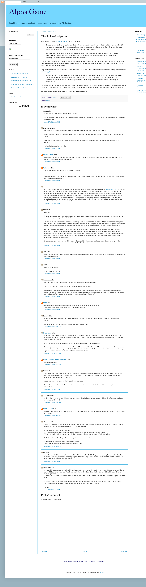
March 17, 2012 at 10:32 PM (52, 365)
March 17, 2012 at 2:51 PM (52, 148)
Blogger (101, 572)
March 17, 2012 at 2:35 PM (52, 122)
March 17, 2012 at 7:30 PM (52, 259)
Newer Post (45, 551)
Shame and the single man (19, 88)
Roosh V (139, 67)
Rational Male (141, 62)
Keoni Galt (140, 73)
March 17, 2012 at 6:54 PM (52, 245)
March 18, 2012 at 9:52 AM (52, 389)
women (48, 100)
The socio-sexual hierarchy (19, 73)
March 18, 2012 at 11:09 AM (52, 416)
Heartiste (140, 85)
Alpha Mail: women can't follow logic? (22, 84)
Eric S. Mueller (48, 409)
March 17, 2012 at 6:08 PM (52, 203)
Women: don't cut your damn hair (21, 80)
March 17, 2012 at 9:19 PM (52, 310)
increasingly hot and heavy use (51, 72)
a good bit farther (62, 41)
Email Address (13, 58)
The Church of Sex (111, 189)
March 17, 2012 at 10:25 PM (52, 327)
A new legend (140, 52)
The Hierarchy (140, 35)
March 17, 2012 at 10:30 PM (52, 353)
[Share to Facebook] (67, 97)
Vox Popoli (140, 50)
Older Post (124, 551)
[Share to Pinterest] (69, 97)
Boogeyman (47, 333)
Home (85, 551)
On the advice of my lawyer (19, 77)
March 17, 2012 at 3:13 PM (52, 162)
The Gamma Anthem (17, 97)
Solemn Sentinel (48, 155)
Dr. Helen (140, 78)
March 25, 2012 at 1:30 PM (52, 490)
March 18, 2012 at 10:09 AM (52, 402)
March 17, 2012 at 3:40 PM (52, 181)
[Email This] (61, 97)
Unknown (46, 168)
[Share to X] (65, 97)
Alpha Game (28, 12)
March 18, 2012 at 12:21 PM (52, 446)
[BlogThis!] (63, 97)
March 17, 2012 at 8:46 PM (52, 296)
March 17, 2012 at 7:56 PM (52, 274)
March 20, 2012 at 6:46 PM (52, 461)
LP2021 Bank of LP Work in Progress (55, 359)
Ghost (45, 303)
